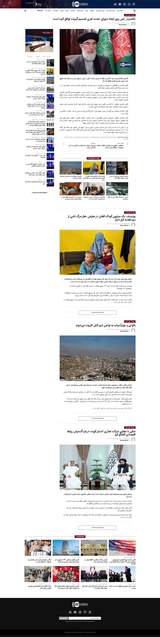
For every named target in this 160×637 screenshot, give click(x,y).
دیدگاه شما (55, 11)
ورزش (61, 11)
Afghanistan (94, 137)
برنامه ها (73, 11)
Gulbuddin (77, 137)
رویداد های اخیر (110, 11)
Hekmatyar (68, 137)
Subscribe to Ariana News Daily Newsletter (80, 621)
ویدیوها (92, 11)
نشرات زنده (48, 11)
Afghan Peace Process (108, 137)
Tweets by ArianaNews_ (39, 193)
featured (85, 137)
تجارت (67, 11)
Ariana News (123, 25)
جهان (86, 11)
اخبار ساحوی (80, 11)
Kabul (40, 4)
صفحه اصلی (120, 11)
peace (125, 139)
